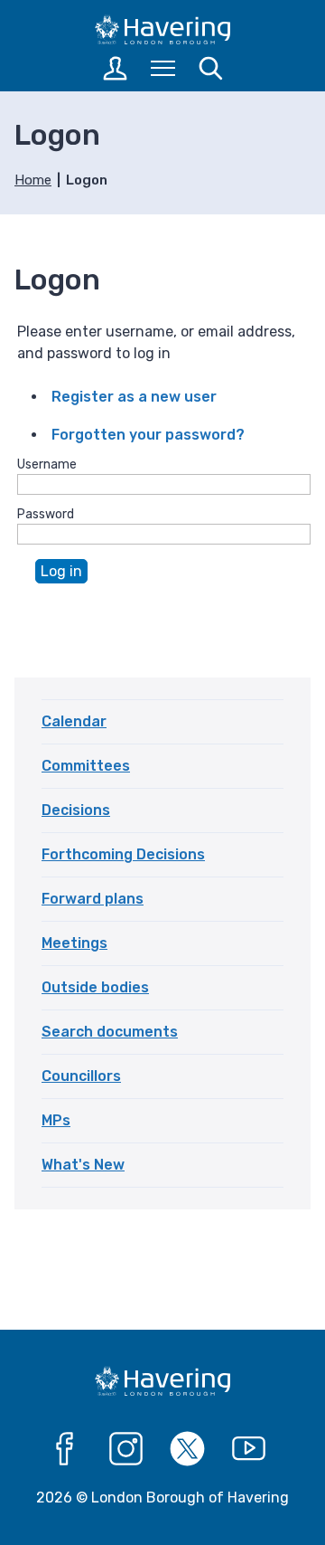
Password (45, 514)
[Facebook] (65, 1449)
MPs (56, 1120)
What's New (83, 1164)
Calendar (74, 721)
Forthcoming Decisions (123, 854)
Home (32, 180)
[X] (187, 1449)
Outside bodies (95, 987)
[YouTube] (249, 1449)
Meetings (74, 943)
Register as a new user (134, 396)
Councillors (81, 1076)
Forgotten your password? (148, 434)
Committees (86, 765)
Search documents (110, 1031)
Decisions (76, 810)
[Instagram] (126, 1449)
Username (47, 464)
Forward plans (93, 898)
